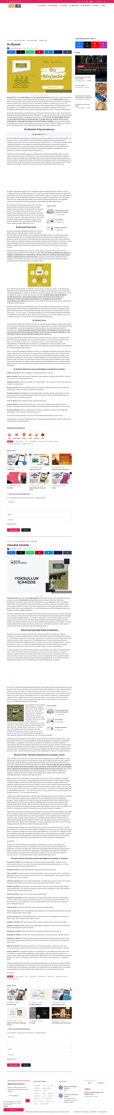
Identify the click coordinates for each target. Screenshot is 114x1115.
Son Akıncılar (59, 220)
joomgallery (37, 1088)
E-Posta (10, 519)
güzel (44, 1095)
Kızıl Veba (10, 488)
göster (44, 134)
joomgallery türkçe (46, 1088)
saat (52, 1085)
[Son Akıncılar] (50, 221)
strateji (47, 1101)
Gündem (64, 5)
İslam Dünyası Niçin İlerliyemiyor (61, 1023)
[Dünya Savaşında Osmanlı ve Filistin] (39, 478)
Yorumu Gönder (13, 530)
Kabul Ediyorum (13, 1109)
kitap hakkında (33, 976)
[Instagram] (84, 1)
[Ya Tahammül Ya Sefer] (62, 994)
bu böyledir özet (19, 441)
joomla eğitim (37, 1085)
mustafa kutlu (42, 441)
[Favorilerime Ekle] (32, 95)
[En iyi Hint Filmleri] (101, 88)
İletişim (96, 5)
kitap (26, 441)
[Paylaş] (58, 52)
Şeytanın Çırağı (11, 1004)
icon (44, 1085)
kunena (45, 1090)
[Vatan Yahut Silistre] (39, 459)
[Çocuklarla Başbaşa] (39, 994)
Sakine (54, 488)
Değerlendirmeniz (11, 524)
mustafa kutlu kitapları (27, 443)
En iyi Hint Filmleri (80, 85)
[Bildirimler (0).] (105, 1)
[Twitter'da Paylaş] (20, 52)
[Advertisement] (57, 21)
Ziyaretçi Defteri (78, 1111)
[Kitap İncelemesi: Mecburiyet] (62, 459)
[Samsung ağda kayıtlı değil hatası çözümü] (101, 79)
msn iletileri (36, 1098)
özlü (35, 1101)
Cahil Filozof (10, 469)
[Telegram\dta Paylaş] (48, 52)
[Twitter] (87, 1)
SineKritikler (86, 5)
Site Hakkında (92, 1111)
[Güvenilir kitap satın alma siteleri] (101, 106)
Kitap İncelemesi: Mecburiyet (60, 469)
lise (48, 1085)
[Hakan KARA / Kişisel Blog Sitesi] (14, 5)
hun (53, 1101)
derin (44, 1093)
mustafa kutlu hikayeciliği (14, 443)
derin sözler (50, 1093)
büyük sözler (49, 1098)
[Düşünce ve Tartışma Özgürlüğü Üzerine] (17, 1013)
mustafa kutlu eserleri (52, 441)
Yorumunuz (11, 502)
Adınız (10, 514)
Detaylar (5, 1106)
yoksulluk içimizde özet (13, 978)
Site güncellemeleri (102, 1111)
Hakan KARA (13, 48)
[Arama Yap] (79, 1)
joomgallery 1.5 (37, 1090)
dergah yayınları (19, 976)
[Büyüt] (49, 265)
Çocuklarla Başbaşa (35, 1004)
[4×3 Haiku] (39, 1013)
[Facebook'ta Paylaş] (11, 52)
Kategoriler (54, 5)
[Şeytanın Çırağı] (17, 994)
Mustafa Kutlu (11, 687)
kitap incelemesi (33, 441)
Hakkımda (85, 1111)
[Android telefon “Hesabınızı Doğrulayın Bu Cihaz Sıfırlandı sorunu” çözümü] (101, 98)
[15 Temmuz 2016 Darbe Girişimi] (91, 65)
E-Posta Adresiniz (14, 1095)
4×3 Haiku (32, 1023)
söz (43, 1098)
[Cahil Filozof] (17, 459)
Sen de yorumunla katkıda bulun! (19, 494)
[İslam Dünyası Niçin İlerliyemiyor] (62, 1013)
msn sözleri (50, 1095)
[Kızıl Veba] (17, 478)
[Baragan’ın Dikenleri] (50, 228)
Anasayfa (43, 5)
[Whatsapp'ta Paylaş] (30, 52)
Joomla (88, 1089)
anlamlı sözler (37, 1095)
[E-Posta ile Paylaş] (67, 52)
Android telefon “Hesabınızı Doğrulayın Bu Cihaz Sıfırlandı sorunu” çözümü (83, 97)
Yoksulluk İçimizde (31, 415)
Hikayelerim (75, 5)
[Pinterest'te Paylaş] (39, 52)
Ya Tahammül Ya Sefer (58, 1004)
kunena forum (37, 1093)
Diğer (103, 5)
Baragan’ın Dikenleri (61, 227)
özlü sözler (41, 1101)
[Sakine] (62, 478)
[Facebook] (82, 1)
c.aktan (35, 1103)
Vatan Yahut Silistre (35, 469)
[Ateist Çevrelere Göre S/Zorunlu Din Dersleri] (50, 211)
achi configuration (44, 1103)
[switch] (92, 1)
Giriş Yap (100, 1)
